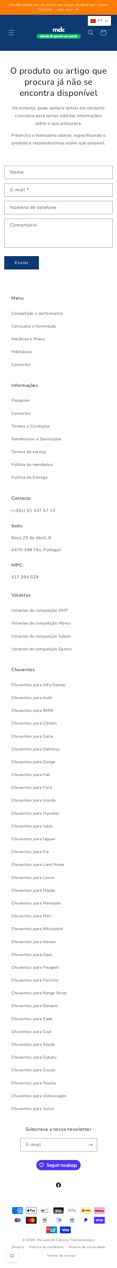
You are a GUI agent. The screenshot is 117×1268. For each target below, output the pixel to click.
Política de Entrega (29, 477)
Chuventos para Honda (33, 800)
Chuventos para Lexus (32, 877)
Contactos (21, 364)
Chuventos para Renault (34, 1005)
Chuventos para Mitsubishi (37, 928)
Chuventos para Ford (31, 787)
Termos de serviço (28, 452)
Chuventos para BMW (32, 710)
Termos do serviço (61, 1256)
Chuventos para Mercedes (36, 903)
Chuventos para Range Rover (39, 993)
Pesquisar (20, 400)
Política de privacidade (87, 1247)
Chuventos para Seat (31, 1031)
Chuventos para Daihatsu (35, 749)
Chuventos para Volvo (32, 1108)
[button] (11, 32)
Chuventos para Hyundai (35, 813)
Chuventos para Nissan (33, 942)
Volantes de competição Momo (40, 623)
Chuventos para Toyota (33, 1083)
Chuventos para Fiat (30, 774)
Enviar (21, 262)
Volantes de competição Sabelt (41, 636)
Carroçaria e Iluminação (33, 326)
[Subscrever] (90, 1144)
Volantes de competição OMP (39, 610)
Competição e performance (36, 313)
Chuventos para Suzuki (33, 1070)
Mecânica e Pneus (28, 339)
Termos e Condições (30, 426)
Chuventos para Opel (31, 954)
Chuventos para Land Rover (38, 864)
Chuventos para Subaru (34, 1057)
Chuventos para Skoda (33, 1044)
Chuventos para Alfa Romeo (38, 685)
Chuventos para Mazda (33, 890)
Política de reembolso (32, 464)
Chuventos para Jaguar (33, 839)
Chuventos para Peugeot (35, 967)
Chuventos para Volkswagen (38, 1096)
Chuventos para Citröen (34, 723)
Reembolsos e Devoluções (36, 439)
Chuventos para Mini (31, 916)
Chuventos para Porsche (34, 980)
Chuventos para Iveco (32, 826)
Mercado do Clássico (53, 1240)
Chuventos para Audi (31, 697)
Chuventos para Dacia (32, 736)
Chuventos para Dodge (33, 762)
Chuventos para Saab (31, 1019)
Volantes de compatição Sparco (41, 649)
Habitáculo (21, 351)
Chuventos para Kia (30, 851)
